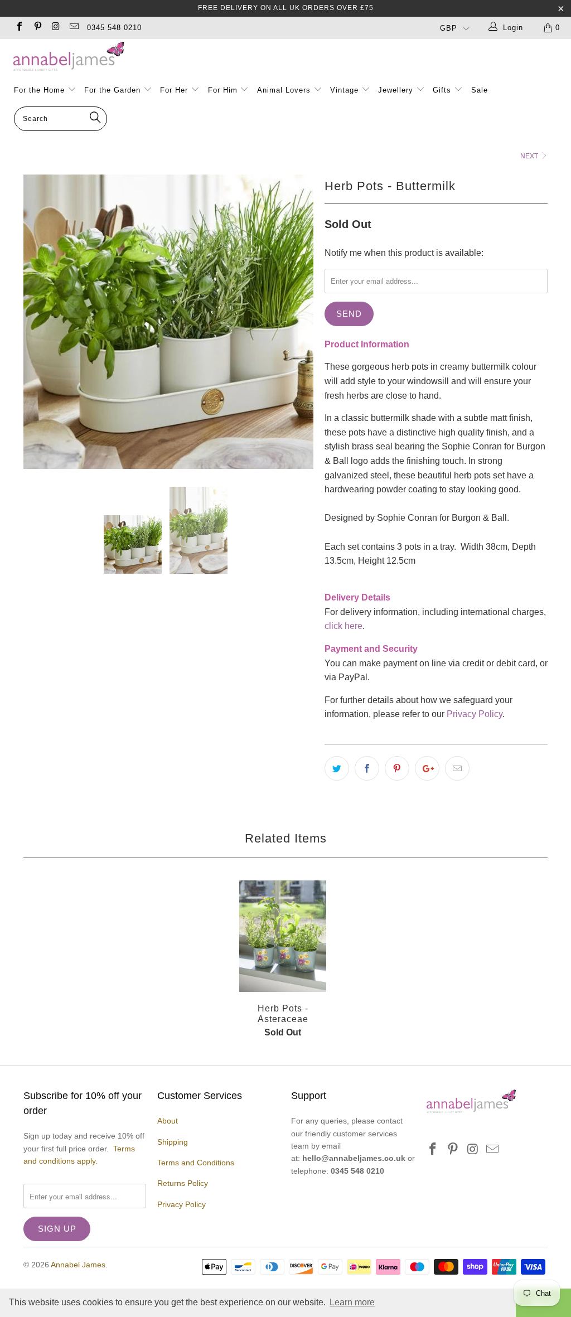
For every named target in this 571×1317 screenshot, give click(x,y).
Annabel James (78, 1264)
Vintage (345, 90)
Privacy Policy (474, 714)
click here (343, 626)
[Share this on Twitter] (337, 768)
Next (530, 156)
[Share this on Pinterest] (397, 768)
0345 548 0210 (114, 27)
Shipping (172, 1141)
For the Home (39, 90)
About (167, 1120)
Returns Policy (182, 1183)
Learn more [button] (352, 1302)
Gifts (442, 90)
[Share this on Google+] (427, 768)
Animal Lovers (284, 90)
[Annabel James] (291, 57)
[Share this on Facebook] (367, 768)
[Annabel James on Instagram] (55, 27)
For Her (174, 90)
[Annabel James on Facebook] (19, 27)
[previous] (39, 322)
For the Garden (113, 90)
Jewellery (397, 90)
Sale (479, 90)
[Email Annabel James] (73, 27)
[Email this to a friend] (457, 768)
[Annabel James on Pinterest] (37, 27)
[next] (298, 322)
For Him (223, 90)
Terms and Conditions (195, 1162)
